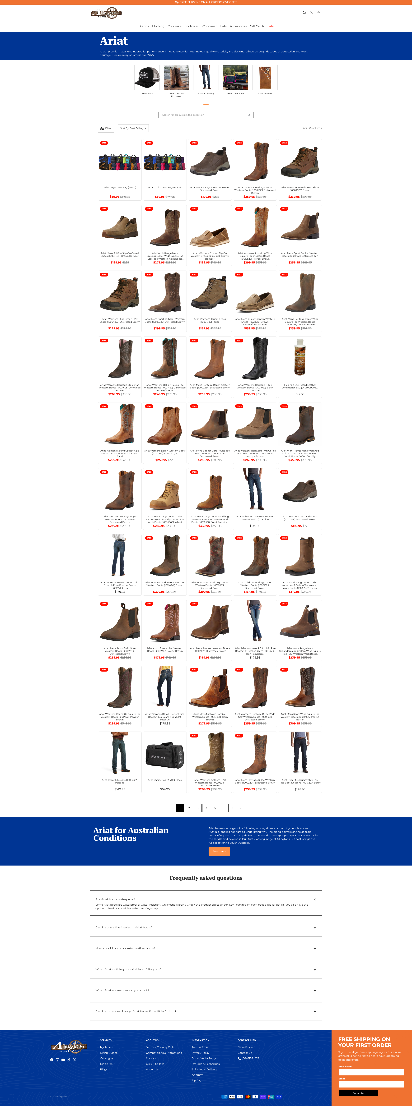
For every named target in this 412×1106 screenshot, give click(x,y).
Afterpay (197, 1074)
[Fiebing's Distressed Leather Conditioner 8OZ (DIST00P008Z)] (300, 358)
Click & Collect (155, 1063)
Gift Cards (106, 1063)
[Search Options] (250, 115)
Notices (151, 1058)
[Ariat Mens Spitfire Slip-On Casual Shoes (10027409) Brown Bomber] (119, 226)
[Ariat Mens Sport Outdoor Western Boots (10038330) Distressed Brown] (165, 292)
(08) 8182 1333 (250, 1058)
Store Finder (246, 1047)
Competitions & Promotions (164, 1052)
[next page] (240, 808)
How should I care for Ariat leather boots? (125, 948)
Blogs (103, 1069)
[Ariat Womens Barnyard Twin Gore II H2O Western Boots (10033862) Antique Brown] (255, 424)
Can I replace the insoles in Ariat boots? (124, 927)
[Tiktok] (69, 1060)
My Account (108, 1047)
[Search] (304, 12)
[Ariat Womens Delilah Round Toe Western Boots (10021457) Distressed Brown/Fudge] (165, 358)
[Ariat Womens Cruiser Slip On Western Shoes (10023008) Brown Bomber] (210, 226)
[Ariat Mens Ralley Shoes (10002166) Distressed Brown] (210, 161)
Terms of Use (200, 1047)
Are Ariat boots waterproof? (115, 899)
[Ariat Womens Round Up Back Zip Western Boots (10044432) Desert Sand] (119, 424)
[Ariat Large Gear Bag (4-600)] (119, 161)
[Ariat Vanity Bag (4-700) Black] (165, 753)
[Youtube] (63, 1060)
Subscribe (358, 1093)
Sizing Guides (108, 1052)
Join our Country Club (160, 1047)
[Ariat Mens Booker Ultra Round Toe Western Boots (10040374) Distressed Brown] (210, 424)
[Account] (311, 12)
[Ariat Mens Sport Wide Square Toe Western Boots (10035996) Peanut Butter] (300, 687)
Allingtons (62, 1096)
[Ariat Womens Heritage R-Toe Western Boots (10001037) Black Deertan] (255, 358)
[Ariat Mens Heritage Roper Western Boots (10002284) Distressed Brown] (210, 358)
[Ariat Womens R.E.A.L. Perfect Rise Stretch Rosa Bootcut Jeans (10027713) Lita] (119, 556)
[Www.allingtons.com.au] (74, 1046)
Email (342, 1078)
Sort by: (131, 128)
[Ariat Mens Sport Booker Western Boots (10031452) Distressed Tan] (300, 226)
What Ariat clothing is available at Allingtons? (128, 969)
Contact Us (245, 1052)
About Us (152, 1069)
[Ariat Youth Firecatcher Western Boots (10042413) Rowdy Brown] (165, 621)
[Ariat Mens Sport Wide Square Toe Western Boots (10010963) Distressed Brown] (210, 556)
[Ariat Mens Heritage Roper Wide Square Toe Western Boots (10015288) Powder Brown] (300, 292)
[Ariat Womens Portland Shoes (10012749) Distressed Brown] (300, 490)
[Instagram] (57, 1060)
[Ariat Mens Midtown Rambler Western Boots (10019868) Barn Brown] (210, 687)
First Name (345, 1066)
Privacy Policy (200, 1052)
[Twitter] (74, 1060)
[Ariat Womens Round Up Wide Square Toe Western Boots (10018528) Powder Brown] (255, 226)
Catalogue (106, 1058)
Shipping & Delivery (204, 1069)
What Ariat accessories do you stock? (122, 990)
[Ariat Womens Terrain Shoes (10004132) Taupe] (210, 292)
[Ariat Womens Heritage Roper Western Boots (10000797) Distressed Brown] (119, 490)
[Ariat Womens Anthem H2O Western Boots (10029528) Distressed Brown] (210, 753)
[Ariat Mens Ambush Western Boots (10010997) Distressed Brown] (210, 621)
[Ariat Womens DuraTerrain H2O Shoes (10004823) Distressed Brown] (119, 292)
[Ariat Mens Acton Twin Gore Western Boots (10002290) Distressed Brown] (119, 621)
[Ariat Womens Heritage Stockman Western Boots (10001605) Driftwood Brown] (119, 358)
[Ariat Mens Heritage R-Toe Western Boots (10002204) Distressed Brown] (255, 753)
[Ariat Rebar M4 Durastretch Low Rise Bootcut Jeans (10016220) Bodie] (300, 753)
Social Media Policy (204, 1058)
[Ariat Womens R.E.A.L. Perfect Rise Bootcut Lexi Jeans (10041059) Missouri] (165, 687)
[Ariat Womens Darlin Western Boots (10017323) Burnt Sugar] (165, 424)
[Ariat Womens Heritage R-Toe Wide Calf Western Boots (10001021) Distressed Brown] (255, 687)
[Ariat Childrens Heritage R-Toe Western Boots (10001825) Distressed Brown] (255, 556)
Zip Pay (196, 1080)
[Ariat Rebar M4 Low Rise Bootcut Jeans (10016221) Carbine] (255, 490)
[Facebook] (52, 1060)
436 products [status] (312, 128)
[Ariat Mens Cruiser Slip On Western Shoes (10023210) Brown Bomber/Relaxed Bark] (255, 292)
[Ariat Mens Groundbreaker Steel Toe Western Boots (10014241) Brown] (165, 556)
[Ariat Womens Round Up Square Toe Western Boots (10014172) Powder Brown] (119, 687)
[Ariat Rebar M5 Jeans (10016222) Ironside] (119, 753)
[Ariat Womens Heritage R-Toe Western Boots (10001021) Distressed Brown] (255, 161)
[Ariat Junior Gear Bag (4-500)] (165, 161)
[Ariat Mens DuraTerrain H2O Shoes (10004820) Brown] (300, 161)
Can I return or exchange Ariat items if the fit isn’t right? (135, 1011)
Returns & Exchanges (206, 1063)
